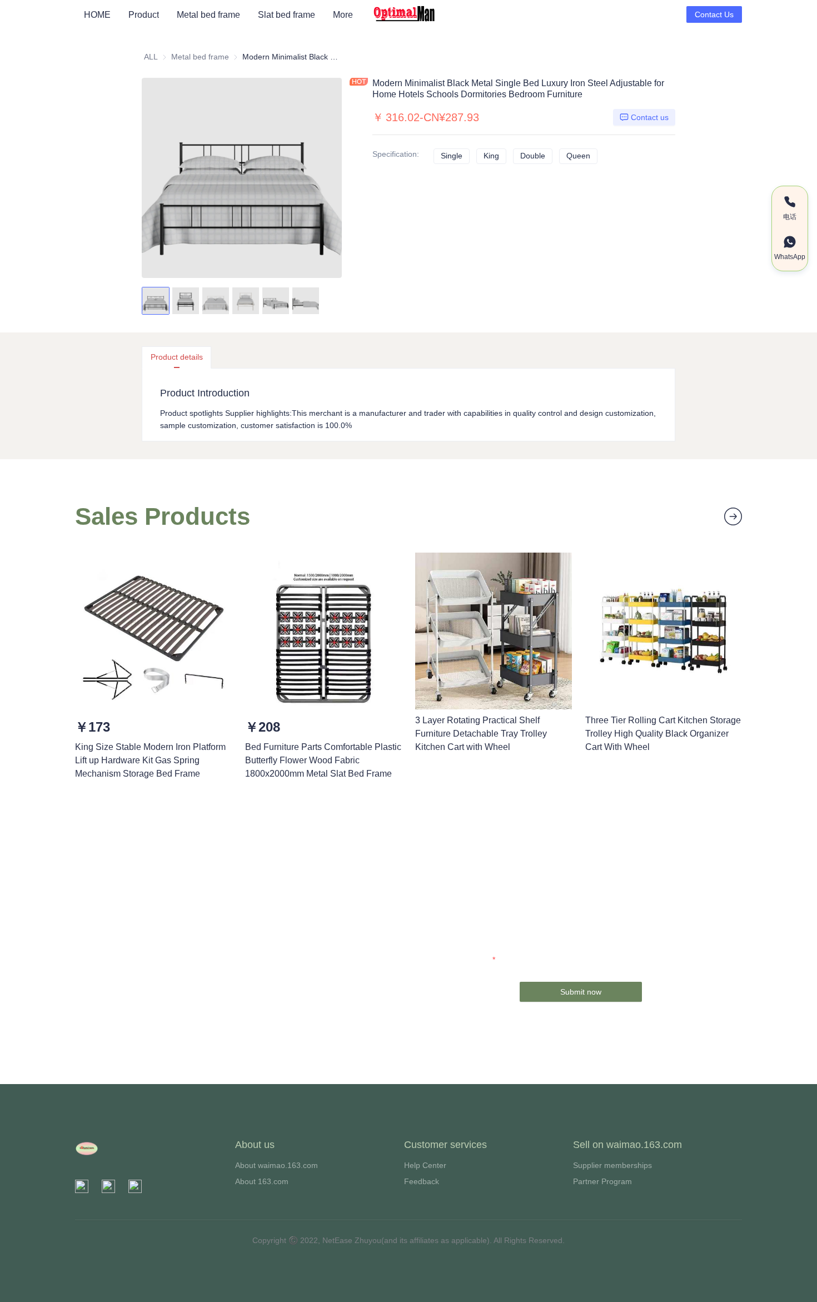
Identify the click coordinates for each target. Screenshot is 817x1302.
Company (495, 928)
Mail (504, 959)
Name (501, 897)
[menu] (223, 15)
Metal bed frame (208, 14)
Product (143, 14)
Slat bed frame (286, 14)
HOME (97, 14)
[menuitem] (97, 15)
